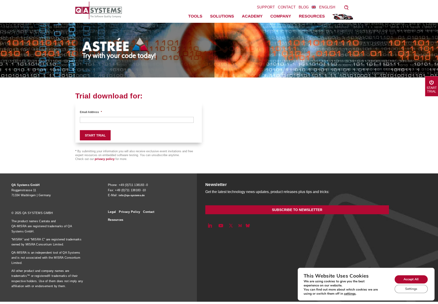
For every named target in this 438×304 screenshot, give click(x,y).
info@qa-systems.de (132, 195)
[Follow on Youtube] (220, 225)
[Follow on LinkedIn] (209, 225)
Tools (195, 16)
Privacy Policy (129, 212)
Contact (287, 7)
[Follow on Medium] (240, 225)
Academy (252, 16)
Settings (411, 289)
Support (266, 7)
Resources (312, 16)
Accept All (411, 279)
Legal (112, 212)
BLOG (304, 7)
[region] (219, 50)
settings (350, 294)
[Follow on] (247, 225)
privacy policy (105, 159)
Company (280, 16)
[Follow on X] (231, 225)
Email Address (91, 112)
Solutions (222, 16)
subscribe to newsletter (297, 210)
